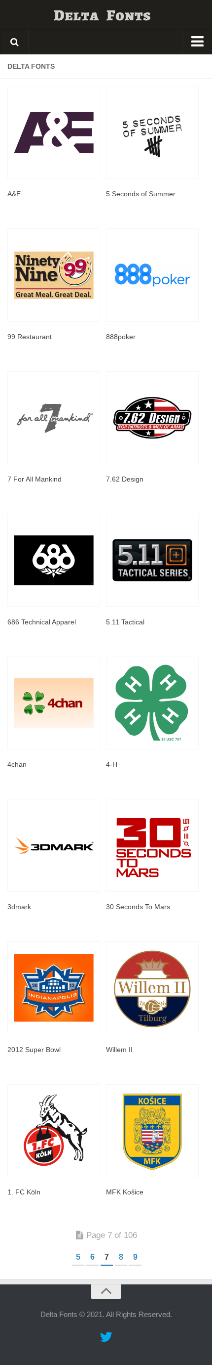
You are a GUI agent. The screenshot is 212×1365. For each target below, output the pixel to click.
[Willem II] (153, 987)
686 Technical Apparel (41, 622)
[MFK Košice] (153, 1130)
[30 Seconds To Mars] (153, 845)
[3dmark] (54, 845)
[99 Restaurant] (54, 274)
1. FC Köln (23, 1192)
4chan (17, 764)
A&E (14, 194)
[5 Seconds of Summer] (153, 132)
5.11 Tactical (125, 622)
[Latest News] (106, 1337)
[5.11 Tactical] (153, 560)
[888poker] (153, 274)
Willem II (119, 1050)
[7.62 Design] (153, 417)
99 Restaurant (29, 337)
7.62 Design (124, 479)
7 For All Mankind (34, 479)
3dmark (19, 907)
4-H (111, 764)
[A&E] (54, 132)
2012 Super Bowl (34, 1050)
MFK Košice (124, 1192)
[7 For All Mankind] (54, 417)
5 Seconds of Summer (141, 194)
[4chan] (54, 703)
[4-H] (153, 703)
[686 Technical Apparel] (54, 560)
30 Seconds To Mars (138, 907)
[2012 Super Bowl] (54, 987)
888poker (121, 337)
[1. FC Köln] (54, 1130)
